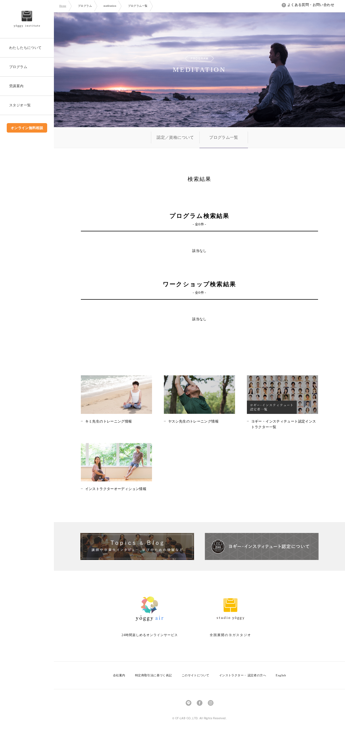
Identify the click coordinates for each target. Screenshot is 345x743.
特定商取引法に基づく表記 (153, 675)
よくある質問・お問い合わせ (310, 5)
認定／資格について (175, 137)
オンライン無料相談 (27, 128)
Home (62, 5)
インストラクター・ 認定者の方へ (242, 675)
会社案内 (119, 675)
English (281, 675)
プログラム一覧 (223, 137)
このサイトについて (195, 675)
